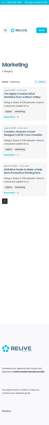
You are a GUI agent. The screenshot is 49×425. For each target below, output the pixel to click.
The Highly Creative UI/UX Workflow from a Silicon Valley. (22, 95)
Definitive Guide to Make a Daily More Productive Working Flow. (23, 171)
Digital (9, 111)
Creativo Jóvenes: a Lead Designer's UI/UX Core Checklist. (23, 133)
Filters (42, 82)
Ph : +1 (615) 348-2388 (11, 2)
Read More (9, 116)
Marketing (20, 111)
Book (41, 30)
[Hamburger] (5, 30)
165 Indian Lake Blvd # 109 (36, 2)
